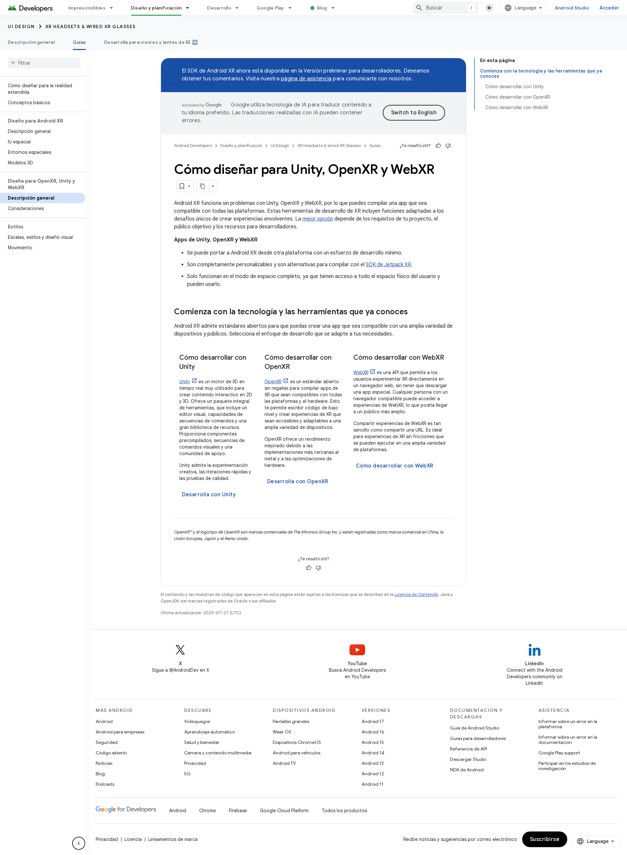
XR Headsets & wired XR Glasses (90, 26)
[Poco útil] (448, 146)
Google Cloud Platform (284, 811)
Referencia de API (468, 749)
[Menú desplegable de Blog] (336, 8)
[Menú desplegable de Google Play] (293, 8)
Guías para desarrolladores (478, 738)
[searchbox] (44, 63)
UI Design (21, 26)
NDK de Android (467, 770)
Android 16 (373, 732)
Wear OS (282, 732)
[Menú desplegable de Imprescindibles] (114, 8)
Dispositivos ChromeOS (297, 742)
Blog (322, 8)
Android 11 (372, 784)
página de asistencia (306, 78)
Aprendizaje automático (209, 732)
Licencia (133, 839)
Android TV (284, 763)
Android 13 (373, 763)
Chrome (207, 811)
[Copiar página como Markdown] (203, 186)
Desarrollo (219, 8)
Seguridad (107, 742)
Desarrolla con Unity (209, 494)
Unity (184, 382)
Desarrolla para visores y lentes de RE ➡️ (151, 42)
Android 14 (373, 753)
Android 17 (373, 721)
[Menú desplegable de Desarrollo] (240, 8)
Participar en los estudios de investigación (567, 765)
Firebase (238, 811)
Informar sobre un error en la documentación (568, 739)
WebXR (360, 372)
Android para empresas (120, 732)
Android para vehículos (296, 753)
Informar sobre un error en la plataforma (568, 724)
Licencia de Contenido (416, 594)
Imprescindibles (86, 8)
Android (104, 721)
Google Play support (559, 753)
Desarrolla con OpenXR (298, 481)
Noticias (104, 763)
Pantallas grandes (291, 721)
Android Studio (572, 8)
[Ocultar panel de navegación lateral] (78, 843)
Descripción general (31, 42)
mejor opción (317, 219)
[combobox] (445, 8)
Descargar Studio (468, 759)
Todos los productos (344, 811)
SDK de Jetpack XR (388, 264)
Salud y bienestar (201, 742)
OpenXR (273, 382)
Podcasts (105, 784)
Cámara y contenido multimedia (217, 753)
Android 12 (373, 774)
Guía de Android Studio (474, 728)
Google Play (270, 8)
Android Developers (193, 145)
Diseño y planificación (156, 8)
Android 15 (373, 742)
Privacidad (195, 763)
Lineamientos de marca (173, 839)
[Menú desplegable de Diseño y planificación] (190, 8)
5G (187, 774)
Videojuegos (197, 721)
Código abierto (111, 753)
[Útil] (438, 146)
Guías (79, 42)
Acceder (609, 8)
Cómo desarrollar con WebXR (395, 466)
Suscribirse (545, 839)
